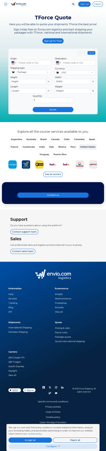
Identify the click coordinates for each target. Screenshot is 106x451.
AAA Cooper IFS (16, 357)
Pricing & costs (62, 328)
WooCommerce (63, 298)
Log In (97, 4)
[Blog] (50, 393)
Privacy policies (53, 407)
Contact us (53, 195)
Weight (74, 88)
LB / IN (91, 53)
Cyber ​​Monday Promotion (53, 422)
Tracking (12, 303)
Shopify (59, 294)
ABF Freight (14, 362)
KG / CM (82, 53)
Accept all (30, 440)
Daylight (12, 371)
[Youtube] (56, 393)
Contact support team (24, 232)
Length (30, 88)
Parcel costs (61, 332)
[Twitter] (50, 387)
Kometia (59, 307)
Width (74, 79)
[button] (13, 62)
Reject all (75, 440)
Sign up (85, 4)
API (10, 312)
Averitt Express (16, 366)
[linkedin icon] (62, 387)
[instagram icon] (56, 387)
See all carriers (53, 174)
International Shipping (20, 327)
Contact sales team (23, 251)
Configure (51, 446)
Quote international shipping (70, 341)
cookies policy (35, 434)
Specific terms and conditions (53, 401)
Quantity (37, 96)
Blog (10, 307)
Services (12, 298)
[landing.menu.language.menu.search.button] (73, 4)
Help (10, 294)
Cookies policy (53, 417)
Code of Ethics (53, 412)
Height (30, 79)
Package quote (63, 337)
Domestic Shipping (18, 332)
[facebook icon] (44, 387)
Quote (53, 109)
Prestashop (61, 303)
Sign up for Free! (53, 41)
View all (59, 312)
